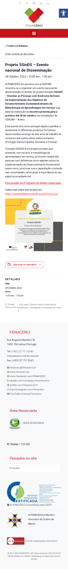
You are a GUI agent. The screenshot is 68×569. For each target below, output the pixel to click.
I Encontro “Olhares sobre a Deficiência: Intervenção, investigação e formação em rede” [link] (39, 306)
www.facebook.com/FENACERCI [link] (28, 376)
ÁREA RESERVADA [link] (33, 423)
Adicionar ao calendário (25, 264)
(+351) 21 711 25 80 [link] (22, 351)
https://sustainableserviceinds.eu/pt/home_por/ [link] (32, 193)
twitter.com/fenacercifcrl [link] (24, 385)
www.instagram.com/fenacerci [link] (27, 389)
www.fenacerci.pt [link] (19, 372)
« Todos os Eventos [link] (16, 45)
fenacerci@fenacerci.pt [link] (23, 367)
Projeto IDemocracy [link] (11, 305)
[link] (63, 13)
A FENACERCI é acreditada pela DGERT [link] (30, 504)
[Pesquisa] (56, 468)
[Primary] (34, 33)
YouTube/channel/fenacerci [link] (25, 393)
